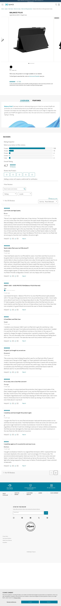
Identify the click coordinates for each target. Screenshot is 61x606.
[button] (59, 4)
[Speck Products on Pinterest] (47, 518)
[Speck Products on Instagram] (13, 518)
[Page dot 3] (31, 63)
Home (2, 9)
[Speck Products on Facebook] (22, 518)
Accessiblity (5, 542)
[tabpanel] (30, 114)
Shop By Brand (17, 493)
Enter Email (16, 512)
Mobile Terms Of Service (7, 540)
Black (11, 67)
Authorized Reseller (34, 76)
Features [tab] (36, 100)
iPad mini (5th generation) (26, 9)
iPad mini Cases (17, 9)
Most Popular (5, 494)
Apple (6, 9)
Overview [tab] (24, 100)
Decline (48, 602)
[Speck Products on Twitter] (39, 518)
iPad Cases (10, 9)
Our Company (54, 493)
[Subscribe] (46, 513)
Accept (30, 602)
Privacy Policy (17, 598)
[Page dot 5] (33, 63)
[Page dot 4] (32, 63)
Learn (40, 493)
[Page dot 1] (28, 63)
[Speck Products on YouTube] (30, 518)
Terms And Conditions (7, 538)
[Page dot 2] (29, 63)
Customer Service (29, 493)
